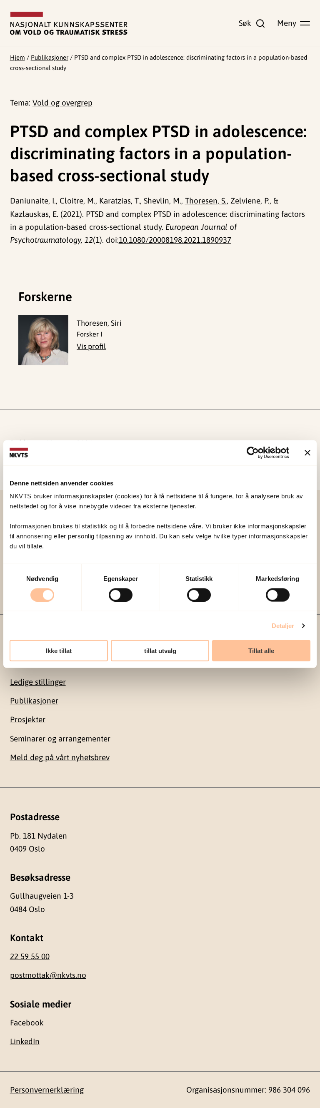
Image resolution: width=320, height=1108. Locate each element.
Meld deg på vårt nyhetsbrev (60, 757)
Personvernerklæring (47, 1089)
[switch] (120, 594)
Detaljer (283, 625)
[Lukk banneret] (307, 452)
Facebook (27, 1022)
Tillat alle (261, 650)
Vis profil (91, 346)
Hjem (17, 57)
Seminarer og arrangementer (60, 738)
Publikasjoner (49, 57)
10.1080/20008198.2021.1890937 (175, 239)
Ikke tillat (59, 650)
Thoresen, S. (206, 200)
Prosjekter (27, 719)
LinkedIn (25, 1041)
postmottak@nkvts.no (48, 975)
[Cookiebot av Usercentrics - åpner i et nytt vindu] (252, 452)
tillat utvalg (160, 650)
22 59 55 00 (30, 956)
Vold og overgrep (62, 102)
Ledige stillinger (38, 681)
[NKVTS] (69, 23)
